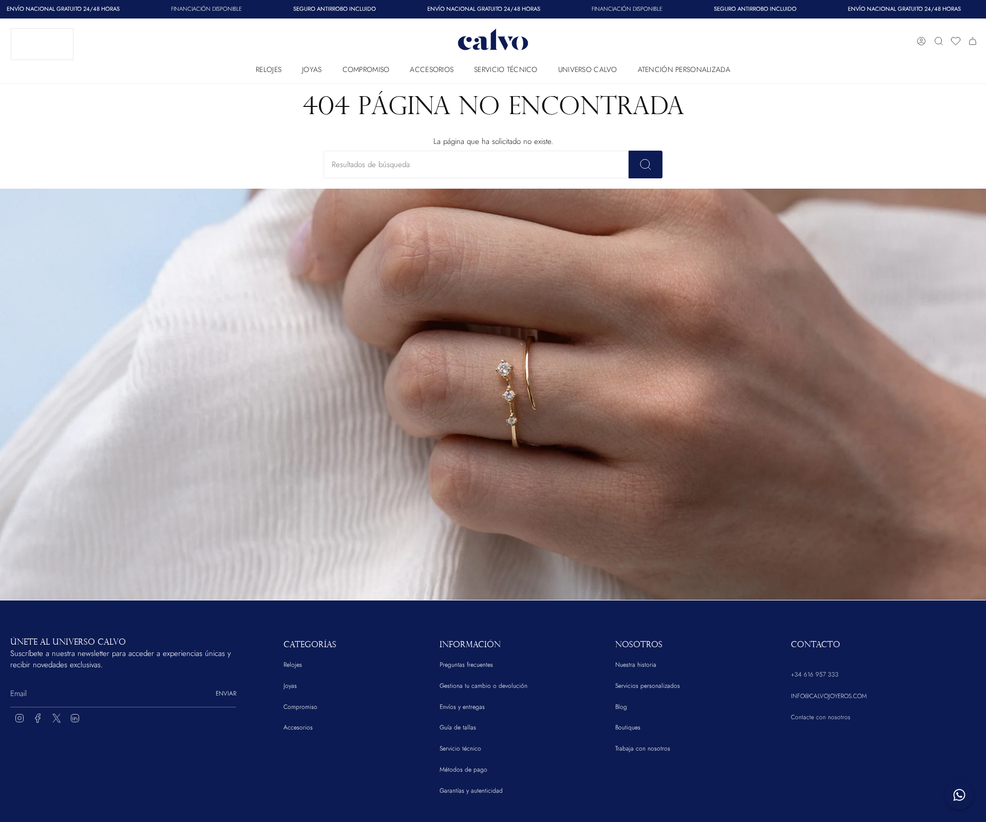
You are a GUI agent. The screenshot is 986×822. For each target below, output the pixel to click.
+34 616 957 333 (815, 674)
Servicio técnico (460, 748)
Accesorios (298, 727)
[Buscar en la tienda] (645, 164)
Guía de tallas (458, 727)
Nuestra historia (635, 664)
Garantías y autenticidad (471, 790)
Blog (621, 706)
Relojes (292, 664)
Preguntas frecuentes (466, 664)
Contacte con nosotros (820, 717)
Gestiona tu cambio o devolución (483, 685)
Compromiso (300, 706)
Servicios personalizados (647, 685)
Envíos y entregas (462, 706)
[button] (268, 67)
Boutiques (627, 727)
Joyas (290, 685)
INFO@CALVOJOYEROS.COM (829, 696)
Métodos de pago (463, 769)
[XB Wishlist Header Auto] (956, 41)
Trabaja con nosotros (642, 748)
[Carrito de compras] (972, 41)
